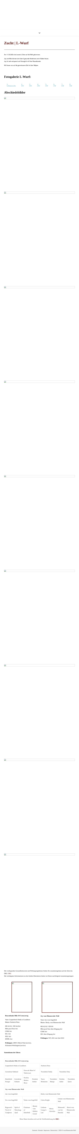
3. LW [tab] (30, 85)
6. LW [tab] (54, 85)
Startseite (34, 1130)
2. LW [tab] (22, 85)
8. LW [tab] (71, 85)
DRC (9, 973)
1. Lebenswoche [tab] (11, 85)
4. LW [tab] (38, 85)
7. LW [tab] (63, 85)
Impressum (47, 1130)
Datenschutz (53, 1130)
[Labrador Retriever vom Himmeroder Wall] (39, 15)
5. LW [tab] (46, 85)
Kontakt (40, 1130)
